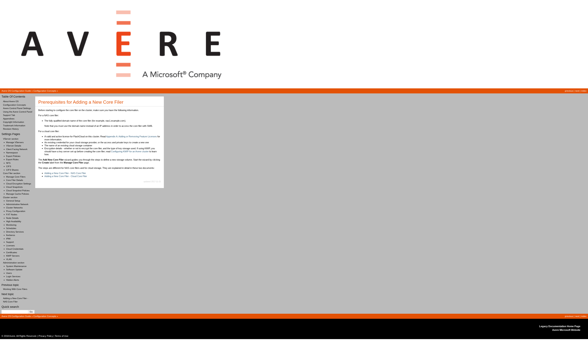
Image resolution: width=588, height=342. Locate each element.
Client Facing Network (16, 149)
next (577, 91)
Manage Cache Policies (17, 194)
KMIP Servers (12, 256)
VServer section (10, 139)
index (583, 91)
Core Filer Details (14, 180)
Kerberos (10, 235)
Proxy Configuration (15, 211)
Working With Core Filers (15, 289)
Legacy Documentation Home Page (559, 326)
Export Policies (13, 156)
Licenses (10, 245)
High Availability (13, 221)
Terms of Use (61, 336)
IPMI (8, 239)
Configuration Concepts (44, 91)
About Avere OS (11, 101)
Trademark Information (14, 125)
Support (10, 242)
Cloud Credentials (14, 249)
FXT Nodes (11, 214)
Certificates (11, 252)
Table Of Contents (13, 96)
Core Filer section (11, 173)
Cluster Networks (14, 208)
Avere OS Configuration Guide (16, 91)
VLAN (9, 259)
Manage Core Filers (15, 177)
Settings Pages (11, 134)
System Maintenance (16, 266)
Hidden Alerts (12, 280)
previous (569, 91)
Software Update (14, 269)
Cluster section (10, 197)
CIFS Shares (12, 170)
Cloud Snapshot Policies (18, 190)
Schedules (11, 228)
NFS (8, 163)
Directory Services (15, 232)
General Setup (13, 201)
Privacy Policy (46, 336)
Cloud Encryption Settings (18, 184)
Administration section (13, 263)
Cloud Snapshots (14, 187)
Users (9, 273)
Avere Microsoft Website (566, 330)
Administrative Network (17, 204)
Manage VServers (15, 142)
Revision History (11, 129)
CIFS (8, 166)
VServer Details (13, 146)
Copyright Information (13, 122)
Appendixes (8, 119)
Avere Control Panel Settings (17, 108)
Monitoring (11, 225)
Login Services (13, 276)
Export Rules (12, 159)
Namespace (12, 153)
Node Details (12, 218)
